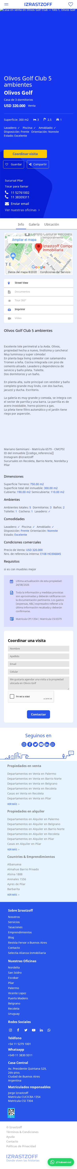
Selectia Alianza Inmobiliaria (27, 953)
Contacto (14, 948)
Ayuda (10, 1137)
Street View (21, 282)
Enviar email (20, 203)
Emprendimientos (20, 932)
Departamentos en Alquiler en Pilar (30, 839)
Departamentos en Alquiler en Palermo (33, 819)
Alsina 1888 (15, 874)
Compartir (40, 164)
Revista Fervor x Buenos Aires (27, 942)
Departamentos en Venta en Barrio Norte (34, 778)
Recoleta (13, 1008)
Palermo (13, 988)
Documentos (22, 291)
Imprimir (20, 309)
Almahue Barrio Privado (23, 869)
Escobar (13, 978)
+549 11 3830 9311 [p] (20, 1055)
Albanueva (14, 864)
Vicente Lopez (17, 993)
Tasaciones (15, 927)
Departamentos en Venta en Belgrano (32, 783)
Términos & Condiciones (22, 1132)
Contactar (38, 714)
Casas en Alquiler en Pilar (24, 844)
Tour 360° (20, 300)
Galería (34, 224)
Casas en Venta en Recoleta (25, 793)
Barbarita (13, 889)
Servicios (14, 922)
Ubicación (51, 224)
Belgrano (14, 1003)
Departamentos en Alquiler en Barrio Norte (36, 829)
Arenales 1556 (16, 879)
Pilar (11, 983)
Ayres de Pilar (16, 884)
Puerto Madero (18, 998)
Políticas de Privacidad (21, 1146)
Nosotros (14, 917)
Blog (11, 937)
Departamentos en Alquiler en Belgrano (33, 824)
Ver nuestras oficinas (21, 210)
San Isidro (15, 972)
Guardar (16, 164)
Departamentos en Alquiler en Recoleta (33, 834)
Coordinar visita (25, 154)
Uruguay (14, 1014)
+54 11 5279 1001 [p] (19, 1044)
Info (21, 224)
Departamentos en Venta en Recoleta (31, 788)
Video (18, 318)
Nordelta (14, 967)
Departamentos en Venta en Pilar (29, 798)
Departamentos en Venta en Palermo (31, 774)
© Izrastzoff (14, 1127)
